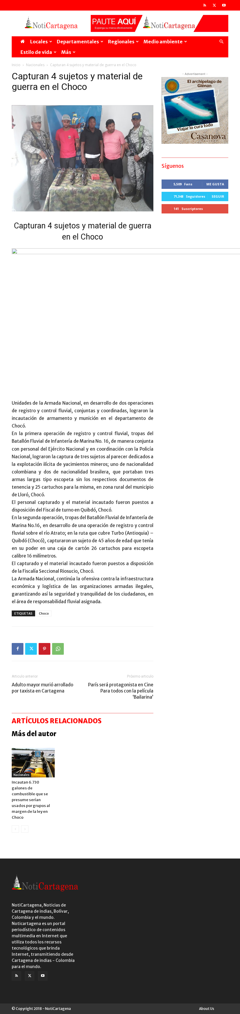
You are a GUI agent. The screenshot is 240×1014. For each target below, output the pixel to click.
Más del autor (34, 733)
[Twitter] (214, 5)
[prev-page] (15, 829)
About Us (206, 1008)
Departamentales (78, 42)
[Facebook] (17, 649)
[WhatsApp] (58, 649)
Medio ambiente (163, 42)
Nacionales (35, 64)
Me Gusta (215, 184)
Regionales (121, 42)
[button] (221, 42)
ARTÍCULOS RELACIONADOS (57, 720)
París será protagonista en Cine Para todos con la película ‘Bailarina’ (120, 691)
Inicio (16, 64)
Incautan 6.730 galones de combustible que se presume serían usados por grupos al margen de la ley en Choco (31, 800)
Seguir (218, 196)
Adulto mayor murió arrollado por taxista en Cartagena (42, 688)
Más (66, 52)
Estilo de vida (36, 52)
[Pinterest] (44, 649)
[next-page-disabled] (24, 829)
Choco (44, 613)
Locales (39, 42)
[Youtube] (224, 5)
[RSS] (204, 5)
